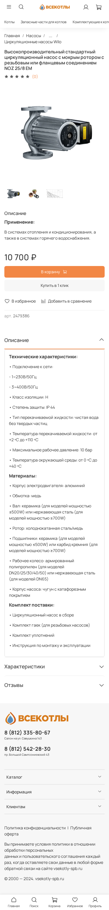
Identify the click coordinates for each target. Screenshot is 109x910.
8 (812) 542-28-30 (27, 748)
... (50, 35)
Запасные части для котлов (44, 21)
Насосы (33, 35)
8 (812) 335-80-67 (27, 732)
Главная (12, 35)
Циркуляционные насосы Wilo (32, 41)
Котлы (9, 21)
